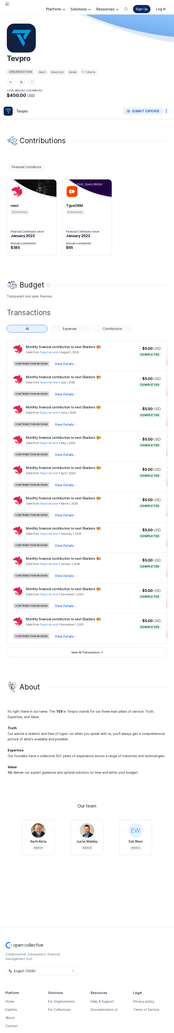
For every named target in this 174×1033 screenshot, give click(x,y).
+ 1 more (88, 72)
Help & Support (102, 1001)
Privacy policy (143, 1001)
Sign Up (142, 9)
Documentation (102, 1009)
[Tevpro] (9, 111)
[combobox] (41, 971)
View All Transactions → (87, 652)
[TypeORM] (71, 191)
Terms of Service (146, 1009)
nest (55, 352)
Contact (11, 1026)
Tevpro (22, 111)
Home (9, 1001)
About (10, 1018)
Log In (161, 9)
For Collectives (59, 1009)
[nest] (16, 191)
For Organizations (61, 1001)
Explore (11, 1009)
